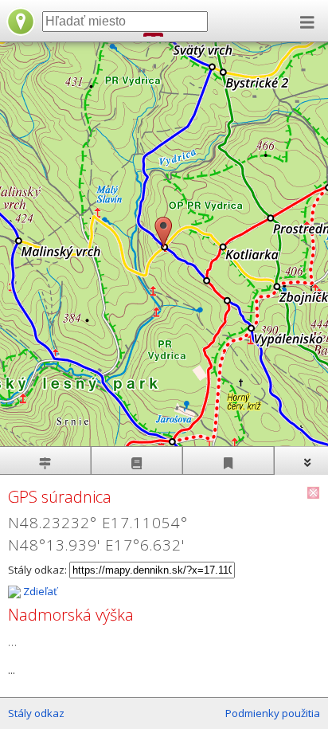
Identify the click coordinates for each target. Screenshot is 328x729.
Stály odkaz (36, 713)
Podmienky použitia (272, 713)
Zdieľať (39, 591)
